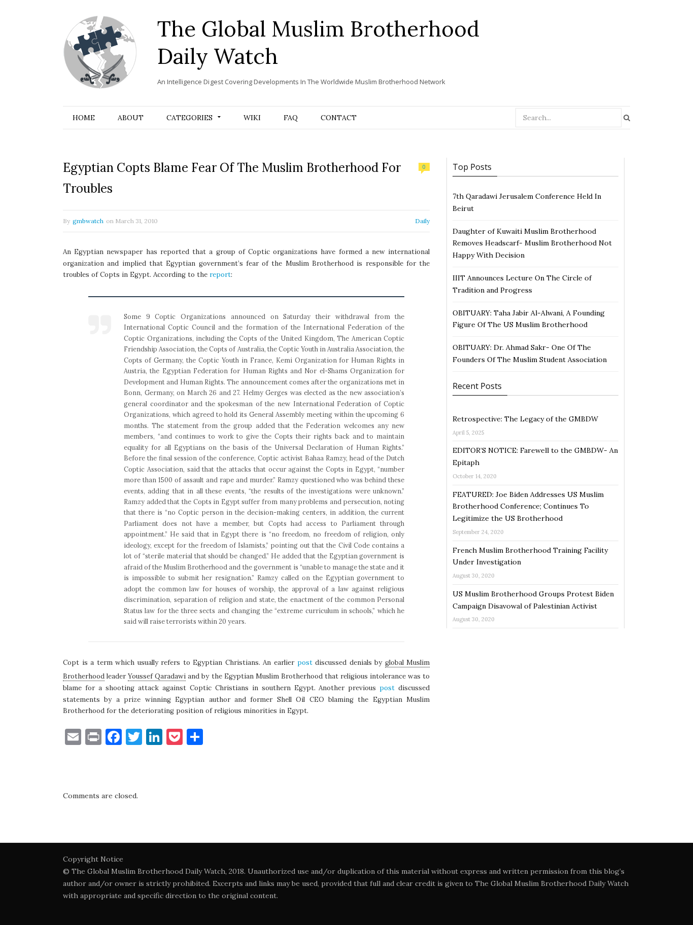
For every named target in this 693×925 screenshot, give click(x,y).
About (131, 117)
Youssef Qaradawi (157, 676)
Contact (339, 117)
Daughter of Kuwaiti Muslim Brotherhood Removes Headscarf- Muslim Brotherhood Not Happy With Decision (532, 243)
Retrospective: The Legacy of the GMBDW (525, 418)
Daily (422, 221)
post (305, 662)
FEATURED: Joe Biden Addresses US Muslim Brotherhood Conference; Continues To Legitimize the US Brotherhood (528, 506)
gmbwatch (88, 221)
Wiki (252, 117)
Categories (189, 117)
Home (84, 117)
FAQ (291, 117)
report (220, 274)
